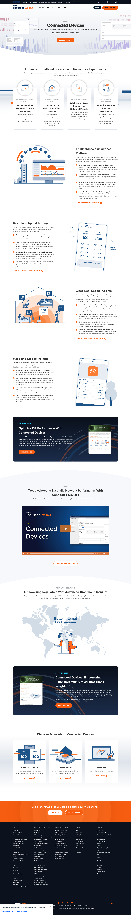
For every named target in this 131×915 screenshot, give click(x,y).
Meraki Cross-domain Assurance (63, 847)
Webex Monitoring (59, 858)
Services (99, 843)
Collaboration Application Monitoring (43, 837)
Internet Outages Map (81, 837)
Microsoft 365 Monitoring (61, 850)
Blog (77, 830)
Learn (58, 7)
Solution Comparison (18, 858)
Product (41, 7)
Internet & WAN (16, 845)
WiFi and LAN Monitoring (40, 882)
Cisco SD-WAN (58, 841)
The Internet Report (81, 847)
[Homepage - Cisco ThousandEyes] (25, 7)
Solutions (50, 7)
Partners (99, 873)
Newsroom (99, 869)
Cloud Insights (16, 834)
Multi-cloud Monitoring (39, 865)
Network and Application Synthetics (21, 854)
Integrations (16, 852)
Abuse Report (100, 830)
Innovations (16, 850)
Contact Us (55, 813)
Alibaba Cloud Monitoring (61, 830)
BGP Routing (37, 832)
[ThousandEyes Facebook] (58, 903)
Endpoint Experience (18, 841)
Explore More (26, 452)
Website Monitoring (39, 880)
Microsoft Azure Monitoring (61, 852)
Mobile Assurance (38, 863)
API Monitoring (37, 830)
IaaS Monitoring (38, 856)
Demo (97, 8)
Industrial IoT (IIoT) (38, 858)
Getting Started (101, 839)
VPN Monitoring (38, 878)
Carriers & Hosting (17, 873)
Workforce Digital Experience (41, 884)
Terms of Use (60, 905)
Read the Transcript (64, 563)
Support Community (102, 847)
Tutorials (78, 850)
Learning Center (80, 839)
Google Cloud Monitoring (61, 845)
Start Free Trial (110, 8)
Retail (14, 889)
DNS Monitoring (38, 847)
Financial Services (17, 880)
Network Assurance (38, 867)
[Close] (50, 906)
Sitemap (54, 905)
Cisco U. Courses (101, 837)
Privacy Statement (70, 905)
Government (16, 882)
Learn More (28, 778)
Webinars (78, 852)
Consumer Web (16, 876)
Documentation (101, 832)
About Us (99, 860)
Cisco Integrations (59, 839)
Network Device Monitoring (40, 869)
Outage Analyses (80, 841)
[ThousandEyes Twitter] (63, 903)
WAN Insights (16, 867)
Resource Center (80, 843)
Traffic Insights (16, 863)
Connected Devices (17, 837)
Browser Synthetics (17, 832)
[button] (105, 2)
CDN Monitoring (38, 834)
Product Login (100, 841)
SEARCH (95, 2)
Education (15, 878)
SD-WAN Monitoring (39, 876)
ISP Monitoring (37, 860)
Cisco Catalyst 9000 (60, 834)
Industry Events (80, 834)
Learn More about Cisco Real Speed (27, 271)
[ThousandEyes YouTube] (72, 903)
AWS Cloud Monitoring (60, 832)
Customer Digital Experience (41, 843)
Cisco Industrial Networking (61, 837)
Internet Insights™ (17, 847)
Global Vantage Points (18, 843)
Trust (98, 854)
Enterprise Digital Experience (41, 852)
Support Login (100, 850)
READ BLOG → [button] (77, 2)
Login (112, 2)
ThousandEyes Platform (18, 860)
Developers (79, 832)
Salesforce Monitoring (60, 854)
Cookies (86, 905)
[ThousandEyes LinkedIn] (67, 903)
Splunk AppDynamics (60, 856)
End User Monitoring (39, 850)
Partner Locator (101, 871)
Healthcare (15, 884)
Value (14, 865)
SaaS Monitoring (38, 871)
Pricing (14, 856)
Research (78, 845)
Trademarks (79, 905)
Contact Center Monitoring (40, 839)
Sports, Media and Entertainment (21, 886)
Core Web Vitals (38, 841)
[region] (26, 909)
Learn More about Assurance (87, 203)
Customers (99, 867)
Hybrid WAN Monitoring (39, 854)
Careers (99, 863)
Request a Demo (65, 40)
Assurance (15, 830)
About (65, 7)
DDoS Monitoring (38, 845)
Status (98, 845)
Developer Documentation (103, 834)
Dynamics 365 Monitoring (61, 843)
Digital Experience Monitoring (20, 839)
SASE (35, 873)
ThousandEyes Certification (104, 852)
